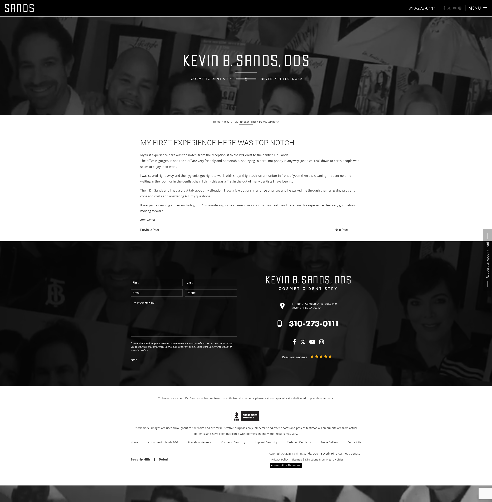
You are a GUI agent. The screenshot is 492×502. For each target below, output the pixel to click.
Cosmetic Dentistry (233, 442)
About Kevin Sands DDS (163, 442)
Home (216, 121)
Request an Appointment (487, 260)
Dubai (298, 78)
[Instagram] (459, 8)
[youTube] (454, 8)
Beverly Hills (275, 78)
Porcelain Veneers (199, 442)
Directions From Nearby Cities (324, 459)
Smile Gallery (329, 442)
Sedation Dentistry (299, 442)
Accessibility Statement (286, 465)
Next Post (341, 230)
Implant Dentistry (266, 442)
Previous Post (149, 230)
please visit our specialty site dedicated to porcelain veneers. (294, 398)
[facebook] (444, 8)
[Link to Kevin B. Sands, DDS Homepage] (19, 8)
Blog (226, 121)
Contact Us (354, 442)
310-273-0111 (314, 323)
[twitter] (449, 8)
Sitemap (297, 459)
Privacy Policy (279, 459)
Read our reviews (295, 357)
